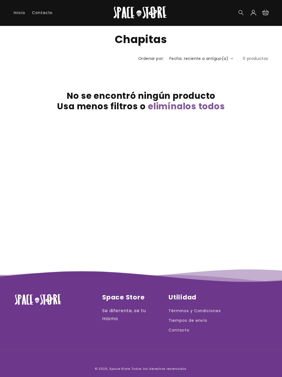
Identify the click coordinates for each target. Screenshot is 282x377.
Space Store (119, 369)
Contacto (179, 330)
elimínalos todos (186, 106)
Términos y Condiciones (195, 311)
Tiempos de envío (188, 320)
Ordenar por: (151, 58)
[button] (241, 13)
